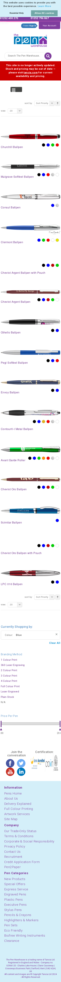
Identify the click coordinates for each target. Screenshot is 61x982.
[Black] (43, 145)
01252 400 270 (9, 18)
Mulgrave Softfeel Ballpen (17, 177)
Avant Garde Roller (13, 460)
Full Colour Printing (18, 809)
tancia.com (31, 72)
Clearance (11, 941)
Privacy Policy (14, 846)
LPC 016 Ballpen (12, 584)
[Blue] (48, 145)
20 (11, 111)
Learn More (44, 6)
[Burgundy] (52, 265)
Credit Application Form (22, 862)
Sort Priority (42, 103)
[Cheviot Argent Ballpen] (30, 291)
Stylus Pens (13, 910)
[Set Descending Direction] (57, 103)
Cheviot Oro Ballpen (14, 489)
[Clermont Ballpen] (30, 229)
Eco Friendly (13, 930)
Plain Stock (7, 696)
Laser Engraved (10, 691)
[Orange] (43, 458)
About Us (11, 798)
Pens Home (13, 793)
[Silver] (52, 174)
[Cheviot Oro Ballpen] (30, 479)
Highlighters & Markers (21, 920)
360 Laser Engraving (13, 665)
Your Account (49, 25)
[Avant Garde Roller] (30, 449)
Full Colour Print (10, 686)
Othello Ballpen (11, 332)
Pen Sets (11, 925)
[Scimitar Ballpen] (30, 510)
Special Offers (14, 884)
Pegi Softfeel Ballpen (14, 363)
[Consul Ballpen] (30, 196)
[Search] (48, 56)
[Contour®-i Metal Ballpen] (30, 412)
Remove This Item (56, 634)
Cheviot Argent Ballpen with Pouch (23, 273)
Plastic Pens (13, 900)
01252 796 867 (40, 18)
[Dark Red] (48, 299)
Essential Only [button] (17, 13)
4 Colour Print (9, 680)
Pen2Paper (12, 867)
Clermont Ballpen (12, 242)
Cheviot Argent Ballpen (15, 302)
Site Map (11, 819)
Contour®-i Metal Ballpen (17, 429)
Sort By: (29, 103)
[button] (52, 6)
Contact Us (12, 852)
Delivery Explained (17, 804)
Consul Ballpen (11, 207)
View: (3, 111)
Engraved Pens (15, 894)
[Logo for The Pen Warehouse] (30, 39)
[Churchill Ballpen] (30, 136)
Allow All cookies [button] (44, 13)
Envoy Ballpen (10, 392)
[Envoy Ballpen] (30, 382)
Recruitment (13, 857)
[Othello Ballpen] (30, 321)
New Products (14, 879)
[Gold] (43, 421)
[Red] (57, 145)
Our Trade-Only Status (20, 831)
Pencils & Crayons (17, 915)
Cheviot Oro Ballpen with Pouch (21, 553)
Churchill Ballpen (12, 147)
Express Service (16, 889)
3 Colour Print (9, 675)
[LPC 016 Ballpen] (30, 572)
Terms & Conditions (18, 836)
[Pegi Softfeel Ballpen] (30, 352)
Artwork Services (17, 814)
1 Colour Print (9, 659)
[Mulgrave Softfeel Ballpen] (30, 166)
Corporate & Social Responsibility (29, 841)
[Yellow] (57, 240)
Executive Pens (15, 905)
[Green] (52, 145)
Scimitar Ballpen (11, 522)
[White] (57, 174)
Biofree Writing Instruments (24, 935)
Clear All (54, 642)
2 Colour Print (9, 670)
